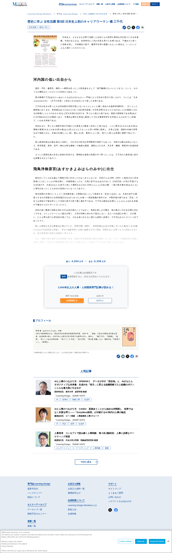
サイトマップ (114, 489)
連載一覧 (99, 4)
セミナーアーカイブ (86, 4)
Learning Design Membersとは (82, 505)
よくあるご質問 (115, 493)
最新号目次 (32, 489)
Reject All (140, 541)
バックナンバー (34, 493)
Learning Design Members (39, 14)
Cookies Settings (125, 541)
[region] (86, 541)
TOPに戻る (86, 462)
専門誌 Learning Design (67, 14)
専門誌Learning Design (68, 4)
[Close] (168, 541)
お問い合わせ (114, 497)
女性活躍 (32, 27)
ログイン (155, 4)
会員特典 (72, 514)
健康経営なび (74, 493)
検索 (137, 4)
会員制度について (124, 4)
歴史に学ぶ (44, 27)
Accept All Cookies (157, 541)
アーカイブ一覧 (34, 509)
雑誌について (33, 497)
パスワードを (120, 501)
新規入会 (145, 4)
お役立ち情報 (110, 4)
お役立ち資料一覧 (76, 489)
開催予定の (36, 514)
